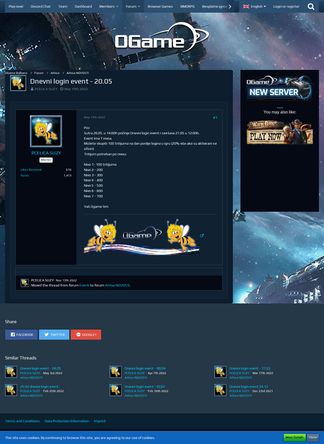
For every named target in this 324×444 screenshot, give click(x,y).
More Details (295, 437)
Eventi (84, 285)
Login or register (286, 6)
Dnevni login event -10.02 (145, 386)
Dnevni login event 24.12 (249, 386)
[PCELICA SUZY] (11, 373)
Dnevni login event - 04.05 (40, 368)
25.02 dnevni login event (39, 386)
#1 (215, 117)
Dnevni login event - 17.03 (250, 368)
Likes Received (31, 169)
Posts (25, 175)
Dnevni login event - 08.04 (145, 368)
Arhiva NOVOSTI (117, 285)
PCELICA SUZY (46, 89)
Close (313, 437)
